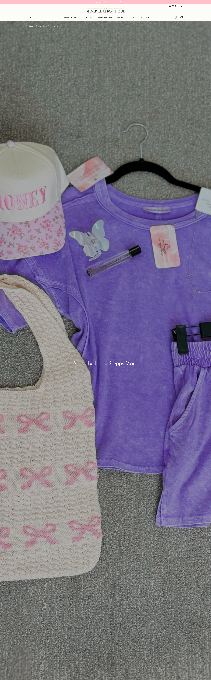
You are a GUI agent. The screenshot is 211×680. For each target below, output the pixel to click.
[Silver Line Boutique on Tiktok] (179, 6)
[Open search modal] (30, 17)
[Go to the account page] (176, 17)
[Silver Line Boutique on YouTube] (181, 6)
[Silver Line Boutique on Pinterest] (176, 6)
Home (31, 26)
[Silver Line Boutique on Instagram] (173, 6)
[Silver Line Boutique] (105, 11)
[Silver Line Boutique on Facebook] (170, 6)
